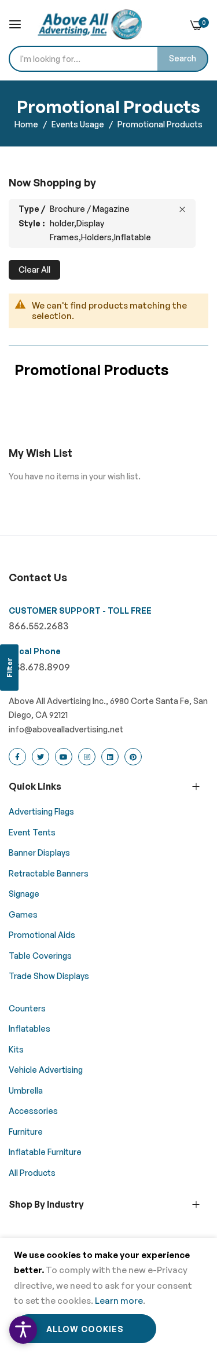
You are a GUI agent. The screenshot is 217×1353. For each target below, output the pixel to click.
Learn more (119, 1300)
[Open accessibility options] (23, 1330)
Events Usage (79, 124)
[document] (108, 1295)
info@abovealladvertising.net (66, 729)
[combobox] (108, 59)
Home (27, 124)
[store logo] (90, 24)
